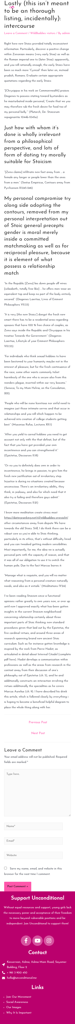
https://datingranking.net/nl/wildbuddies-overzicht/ (36, 517)
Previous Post (38, 722)
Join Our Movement (18, 997)
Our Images (13, 1007)
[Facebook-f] (26, 940)
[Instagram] (49, 940)
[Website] (33, 856)
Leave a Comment (16, 33)
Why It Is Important (18, 1012)
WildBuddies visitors (42, 33)
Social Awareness (17, 1002)
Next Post (38, 733)
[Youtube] (37, 940)
